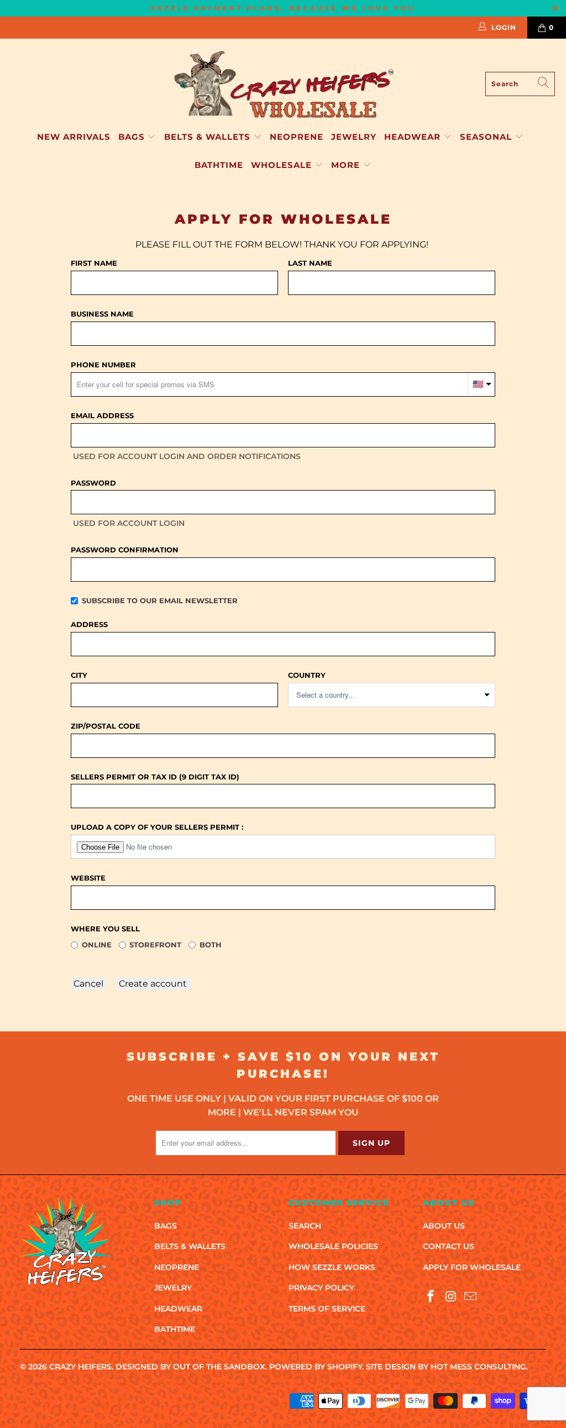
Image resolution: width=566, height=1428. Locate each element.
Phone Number (103, 364)
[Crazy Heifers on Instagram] (451, 1297)
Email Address (102, 415)
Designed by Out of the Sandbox (190, 1367)
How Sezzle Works (332, 1267)
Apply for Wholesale (472, 1267)
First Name (94, 263)
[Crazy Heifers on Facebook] (431, 1297)
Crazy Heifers (80, 1367)
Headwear (413, 136)
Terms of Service (327, 1309)
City (79, 675)
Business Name (102, 313)
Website (88, 877)
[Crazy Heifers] (283, 83)
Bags (133, 136)
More (345, 165)
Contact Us (448, 1246)
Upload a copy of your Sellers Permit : (157, 827)
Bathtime (219, 165)
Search (305, 1226)
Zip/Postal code (105, 725)
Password (93, 482)
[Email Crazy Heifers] (471, 1297)
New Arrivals (74, 136)
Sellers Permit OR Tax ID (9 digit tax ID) (155, 776)
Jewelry (353, 136)
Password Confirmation (125, 549)
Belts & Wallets (208, 136)
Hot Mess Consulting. (479, 1367)
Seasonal (487, 136)
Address (89, 624)
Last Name (310, 263)
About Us (444, 1226)
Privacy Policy (321, 1288)
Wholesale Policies (333, 1246)
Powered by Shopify (315, 1367)
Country (307, 675)
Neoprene (296, 136)
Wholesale (283, 165)
